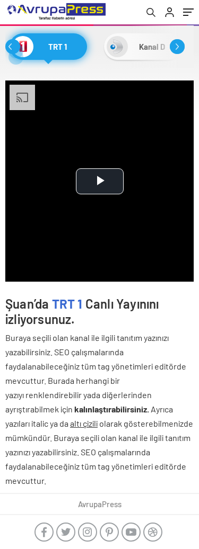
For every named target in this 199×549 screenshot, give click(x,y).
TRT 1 (67, 303)
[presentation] (12, 46)
